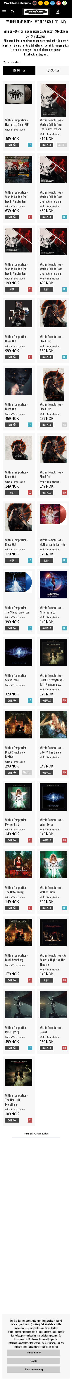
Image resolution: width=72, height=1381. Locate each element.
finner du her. (52, 1346)
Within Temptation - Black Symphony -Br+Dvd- (16, 752)
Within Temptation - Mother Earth (16, 822)
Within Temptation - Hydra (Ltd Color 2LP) (17, 122)
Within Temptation (15, 129)
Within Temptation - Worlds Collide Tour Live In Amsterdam (51, 124)
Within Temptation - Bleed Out (16, 338)
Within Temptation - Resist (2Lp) (16, 1029)
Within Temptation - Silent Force (16, 677)
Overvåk (12, 145)
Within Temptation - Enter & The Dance (51, 750)
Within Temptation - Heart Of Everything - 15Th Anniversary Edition (52, 680)
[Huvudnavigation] (4, 12)
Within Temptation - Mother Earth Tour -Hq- (53, 542)
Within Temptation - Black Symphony (16, 957)
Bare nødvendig (34, 1369)
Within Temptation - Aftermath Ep (51, 610)
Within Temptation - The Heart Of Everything (16, 1100)
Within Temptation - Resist (51, 1029)
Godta (33, 1361)
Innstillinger (34, 1352)
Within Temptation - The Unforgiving (16, 889)
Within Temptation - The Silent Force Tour (17, 610)
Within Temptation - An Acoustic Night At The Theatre (53, 960)
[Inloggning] (58, 12)
